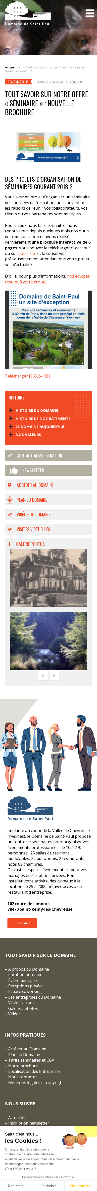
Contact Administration (39, 455)
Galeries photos (23, 1008)
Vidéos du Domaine (33, 514)
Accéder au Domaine (35, 485)
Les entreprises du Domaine (34, 997)
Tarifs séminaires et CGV (30, 1060)
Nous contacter (22, 1077)
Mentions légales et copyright (36, 1082)
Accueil (10, 67)
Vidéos (14, 1014)
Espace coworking (25, 991)
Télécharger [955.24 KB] (27, 376)
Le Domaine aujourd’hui (40, 426)
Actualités (17, 1117)
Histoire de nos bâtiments (43, 418)
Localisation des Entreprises (34, 1071)
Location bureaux (24, 974)
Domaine (43, 81)
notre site (27, 253)
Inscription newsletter (28, 1123)
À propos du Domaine (28, 969)
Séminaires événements (68, 81)
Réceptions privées (26, 986)
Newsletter (33, 470)
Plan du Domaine (32, 499)
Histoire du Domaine (37, 410)
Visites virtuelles (33, 529)
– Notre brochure (21, 1066)
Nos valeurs (28, 434)
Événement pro (22, 980)
